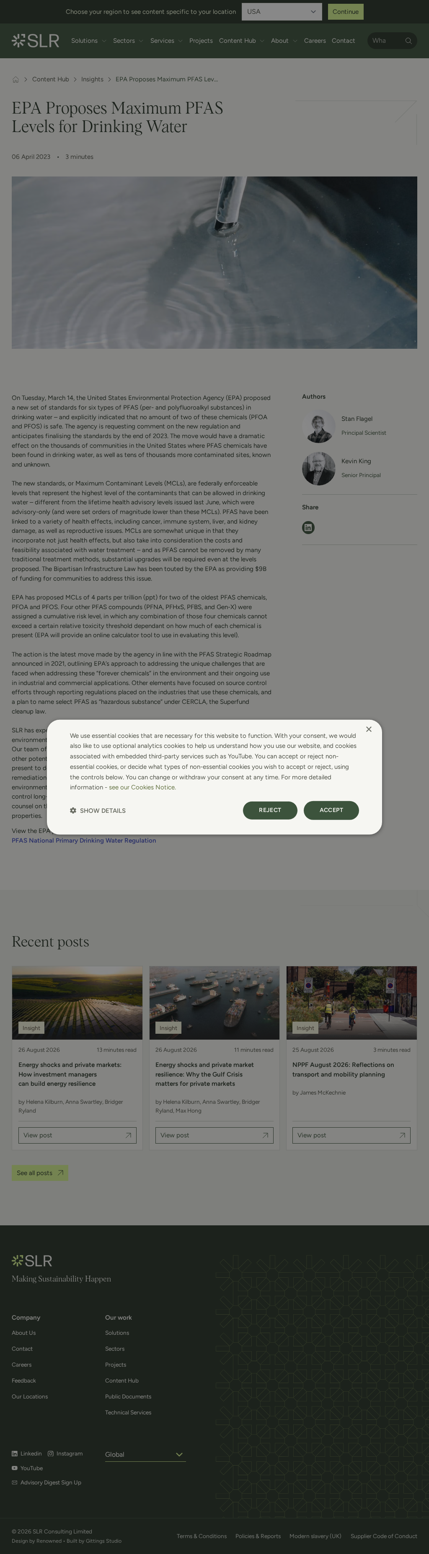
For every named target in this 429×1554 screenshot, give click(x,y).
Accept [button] (331, 810)
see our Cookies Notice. (142, 787)
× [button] (368, 729)
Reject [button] (270, 810)
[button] (98, 810)
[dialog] (214, 776)
